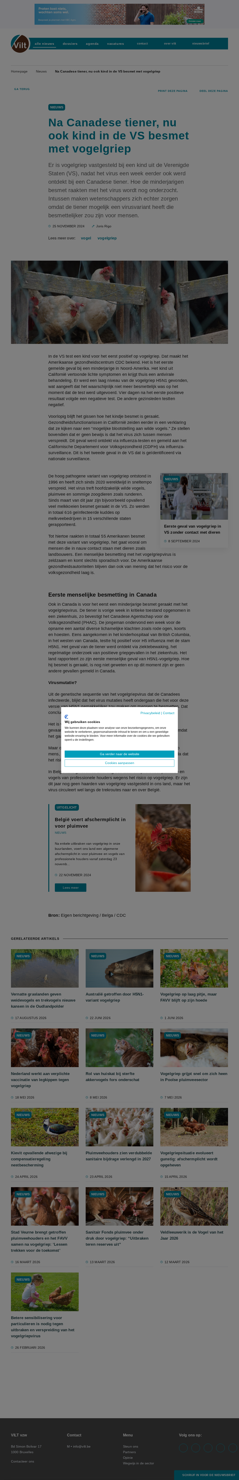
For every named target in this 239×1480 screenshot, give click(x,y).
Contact (168, 713)
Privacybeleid (150, 713)
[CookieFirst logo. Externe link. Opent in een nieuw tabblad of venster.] (66, 717)
